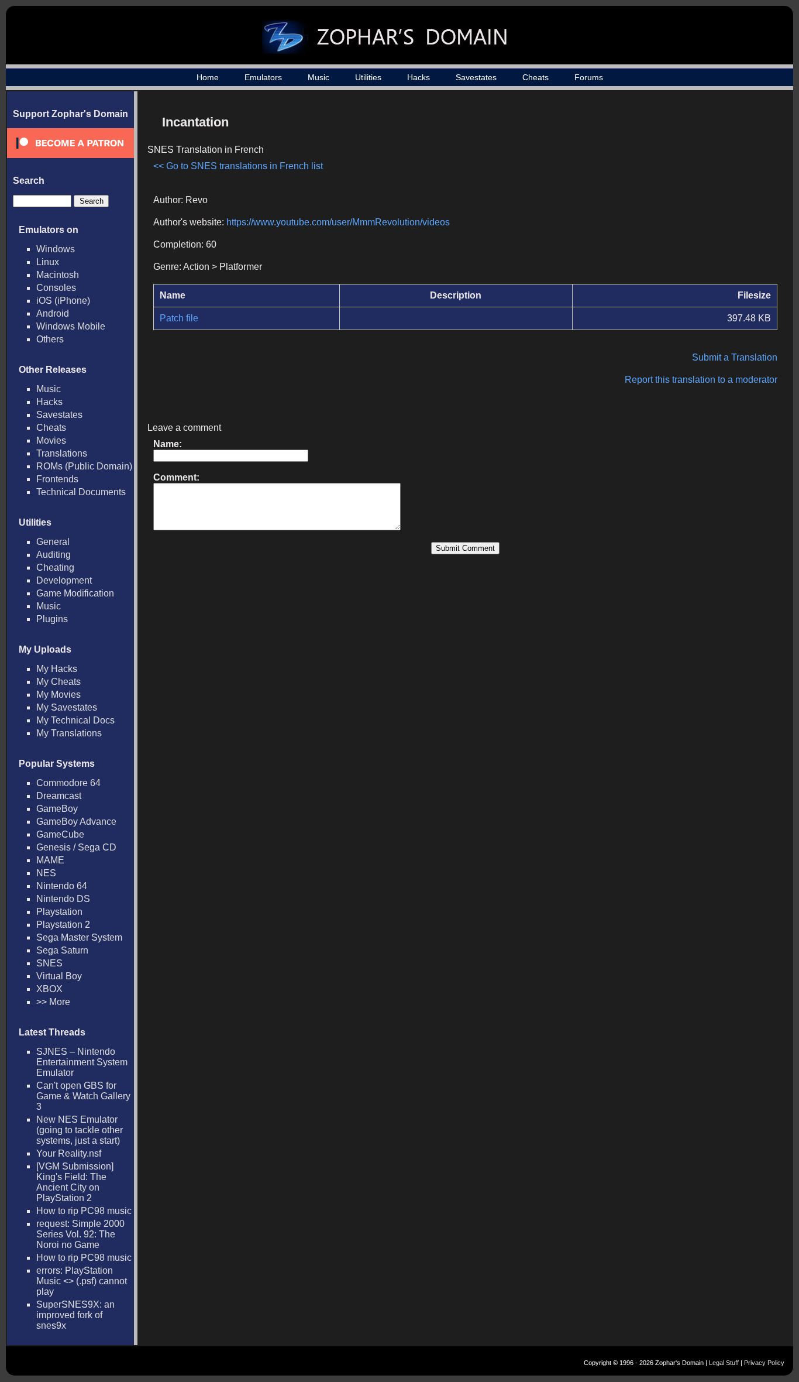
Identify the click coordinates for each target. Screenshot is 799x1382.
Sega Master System (79, 937)
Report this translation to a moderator (701, 380)
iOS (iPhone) (63, 301)
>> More (53, 1002)
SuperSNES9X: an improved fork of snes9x (75, 1314)
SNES (49, 963)
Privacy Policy (764, 1362)
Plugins (52, 619)
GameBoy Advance (76, 822)
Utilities (368, 77)
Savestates (476, 77)
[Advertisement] (678, 191)
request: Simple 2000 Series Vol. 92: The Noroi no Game (80, 1234)
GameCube (60, 834)
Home (208, 77)
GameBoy (57, 809)
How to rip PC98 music (84, 1211)
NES (46, 873)
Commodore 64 (68, 783)
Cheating (55, 567)
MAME (50, 860)
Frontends (57, 479)
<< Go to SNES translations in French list (238, 166)
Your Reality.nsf (68, 1153)
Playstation (59, 912)
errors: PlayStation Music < (81, 1281)
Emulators (263, 77)
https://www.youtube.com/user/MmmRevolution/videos (338, 222)
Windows (55, 249)
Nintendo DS (63, 899)
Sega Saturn (62, 950)
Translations (61, 453)
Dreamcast (58, 796)
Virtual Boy (59, 976)
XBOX (49, 989)
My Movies (58, 694)
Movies (51, 440)
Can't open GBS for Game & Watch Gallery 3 (83, 1096)
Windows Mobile (70, 326)
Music (318, 77)
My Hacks (56, 669)
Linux (47, 262)
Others (50, 339)
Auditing (53, 555)
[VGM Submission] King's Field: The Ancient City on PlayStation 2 (74, 1182)
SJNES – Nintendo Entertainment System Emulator (82, 1062)
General (53, 542)
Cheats (535, 77)
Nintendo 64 (61, 886)
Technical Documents (81, 492)
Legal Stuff (724, 1362)
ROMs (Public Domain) (84, 466)
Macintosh (57, 275)
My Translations (69, 733)
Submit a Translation (734, 357)
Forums (588, 77)
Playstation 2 (63, 925)
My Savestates (66, 707)
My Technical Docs (75, 720)
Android (52, 313)
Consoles (56, 288)
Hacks (418, 77)
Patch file (179, 318)
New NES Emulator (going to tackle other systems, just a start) (79, 1130)
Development (64, 580)
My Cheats (58, 682)
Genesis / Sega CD (76, 847)
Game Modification (75, 593)
